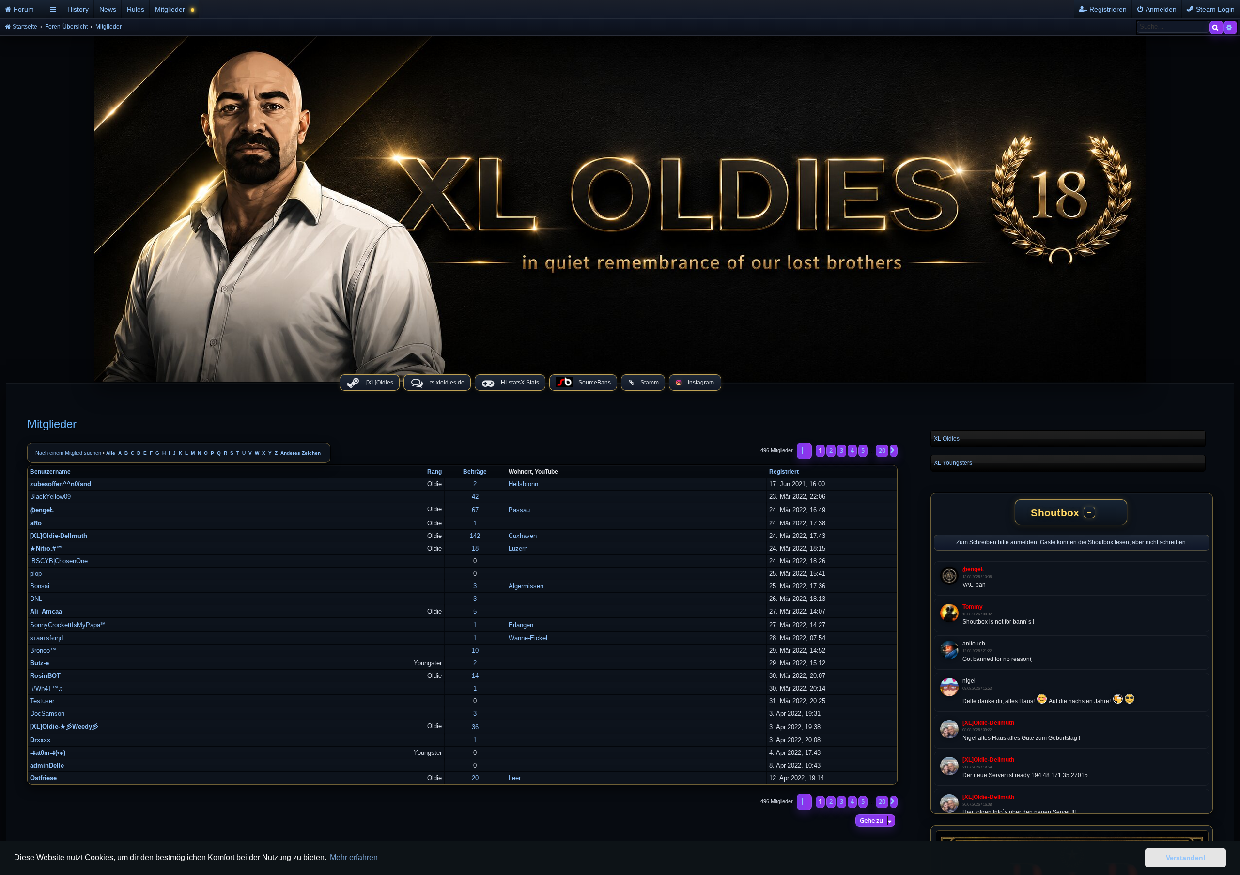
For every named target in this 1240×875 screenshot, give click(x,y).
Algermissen (526, 586)
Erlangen (521, 625)
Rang (434, 471)
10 (475, 650)
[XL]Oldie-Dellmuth (58, 535)
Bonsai (39, 586)
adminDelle (47, 765)
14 (475, 675)
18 (475, 548)
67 (475, 510)
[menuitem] (23, 9)
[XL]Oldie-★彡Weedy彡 (64, 726)
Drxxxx (40, 740)
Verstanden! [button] (1186, 857)
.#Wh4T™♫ (46, 688)
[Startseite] (620, 206)
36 (475, 727)
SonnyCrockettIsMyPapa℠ (68, 625)
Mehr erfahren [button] (354, 857)
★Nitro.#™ (46, 548)
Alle (110, 453)
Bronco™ (43, 650)
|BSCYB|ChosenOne (59, 561)
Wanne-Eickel (528, 638)
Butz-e (39, 663)
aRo (36, 523)
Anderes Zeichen (300, 453)
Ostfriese (43, 778)
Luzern (518, 548)
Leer (515, 778)
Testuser (42, 701)
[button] (804, 451)
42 (475, 496)
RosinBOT (45, 675)
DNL (36, 598)
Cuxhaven (523, 535)
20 (475, 778)
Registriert (784, 471)
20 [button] (882, 450)
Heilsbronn (523, 484)
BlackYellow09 (50, 496)
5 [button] (863, 450)
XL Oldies (947, 438)
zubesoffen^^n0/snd (60, 484)
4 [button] (852, 450)
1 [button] (820, 450)
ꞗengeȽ (42, 510)
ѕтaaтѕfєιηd (46, 638)
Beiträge (475, 471)
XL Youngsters (953, 463)
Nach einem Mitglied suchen (68, 453)
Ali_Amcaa (46, 611)
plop (36, 573)
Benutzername (50, 471)
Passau (519, 510)
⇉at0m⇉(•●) (47, 752)
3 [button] (841, 450)
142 (475, 535)
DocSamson (47, 713)
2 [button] (831, 450)
